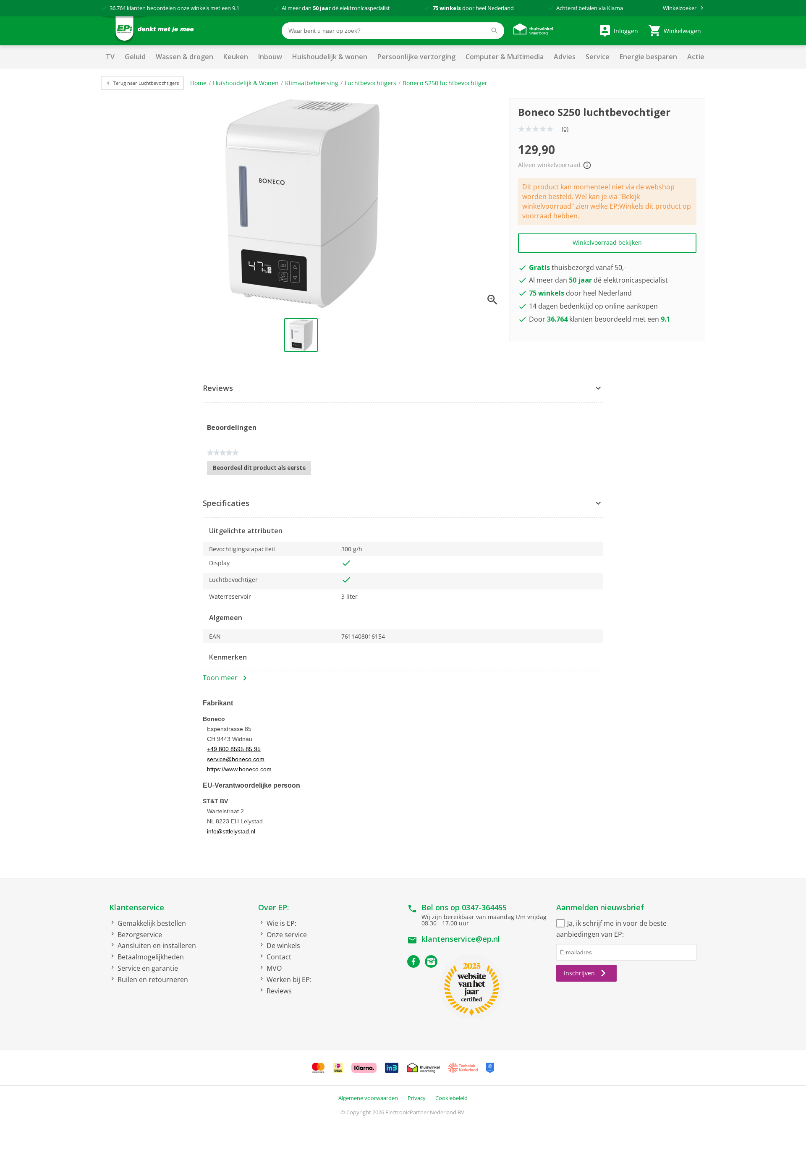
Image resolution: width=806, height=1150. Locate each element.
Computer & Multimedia (505, 56)
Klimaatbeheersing (311, 83)
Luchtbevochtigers (370, 83)
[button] (403, 389)
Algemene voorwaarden (368, 1098)
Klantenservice (136, 907)
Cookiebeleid (451, 1098)
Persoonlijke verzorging (416, 56)
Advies (565, 56)
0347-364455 (484, 907)
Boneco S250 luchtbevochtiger (445, 83)
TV (110, 56)
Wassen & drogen (184, 56)
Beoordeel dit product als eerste (262, 469)
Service (598, 56)
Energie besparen (648, 56)
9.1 (235, 8)
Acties (697, 56)
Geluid (135, 56)
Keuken (235, 56)
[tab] (403, 389)
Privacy (417, 1098)
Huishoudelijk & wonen (329, 56)
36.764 (118, 8)
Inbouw (270, 56)
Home (198, 83)
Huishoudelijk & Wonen (246, 83)
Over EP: (273, 907)
